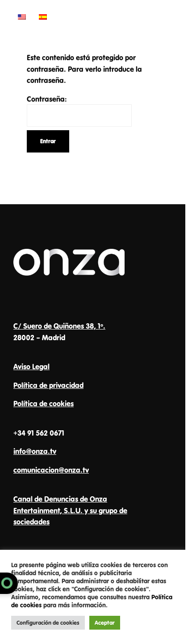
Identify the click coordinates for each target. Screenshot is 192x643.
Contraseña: (47, 98)
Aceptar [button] (105, 622)
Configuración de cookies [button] (48, 622)
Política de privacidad (48, 385)
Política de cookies (43, 403)
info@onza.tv (34, 451)
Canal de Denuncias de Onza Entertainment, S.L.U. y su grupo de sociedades (70, 510)
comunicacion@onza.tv (51, 469)
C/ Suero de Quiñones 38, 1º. (59, 325)
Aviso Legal (31, 366)
